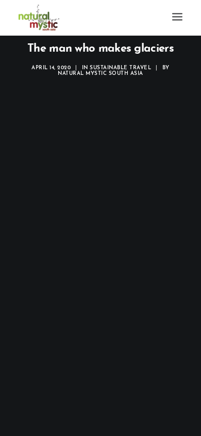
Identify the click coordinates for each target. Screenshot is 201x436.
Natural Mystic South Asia (100, 73)
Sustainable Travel (120, 68)
